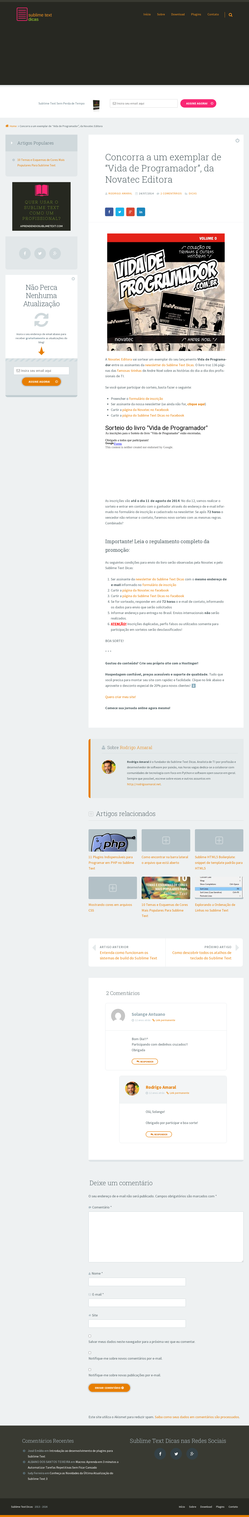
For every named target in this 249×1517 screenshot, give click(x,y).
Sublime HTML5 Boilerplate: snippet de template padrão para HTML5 (219, 862)
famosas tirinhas (129, 370)
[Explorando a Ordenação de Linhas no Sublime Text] (219, 896)
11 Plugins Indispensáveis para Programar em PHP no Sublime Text (111, 862)
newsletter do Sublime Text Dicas (169, 365)
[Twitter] (40, 253)
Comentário (102, 1207)
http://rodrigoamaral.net (144, 784)
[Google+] (55, 253)
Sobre (161, 14)
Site (95, 1315)
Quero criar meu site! (120, 697)
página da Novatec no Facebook (145, 409)
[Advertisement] (124, 58)
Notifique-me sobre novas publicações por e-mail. (125, 1375)
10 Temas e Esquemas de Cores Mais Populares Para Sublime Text (165, 910)
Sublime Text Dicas (22, 1506)
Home (13, 126)
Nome (97, 1273)
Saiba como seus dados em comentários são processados (197, 1417)
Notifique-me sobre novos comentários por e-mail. (125, 1358)
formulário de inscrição (146, 398)
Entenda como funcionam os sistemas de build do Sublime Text (128, 953)
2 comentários (171, 193)
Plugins (196, 14)
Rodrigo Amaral (136, 747)
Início (147, 14)
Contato (213, 14)
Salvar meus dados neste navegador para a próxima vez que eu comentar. (142, 1341)
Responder (146, 1061)
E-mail (98, 1294)
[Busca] (227, 11)
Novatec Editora (120, 359)
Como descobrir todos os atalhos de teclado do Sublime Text (201, 953)
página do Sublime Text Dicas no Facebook (153, 415)
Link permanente (165, 1020)
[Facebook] (25, 253)
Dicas (193, 193)
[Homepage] (34, 14)
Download (178, 14)
